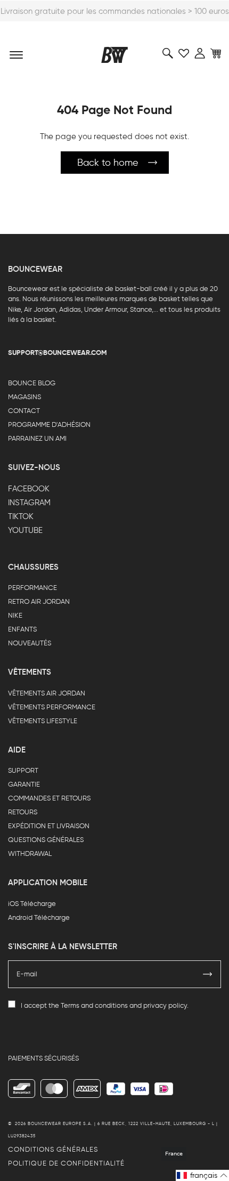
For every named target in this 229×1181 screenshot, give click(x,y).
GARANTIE (24, 784)
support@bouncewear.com (57, 352)
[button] (202, 1175)
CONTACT (24, 411)
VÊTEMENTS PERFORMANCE (51, 707)
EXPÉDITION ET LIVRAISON (48, 826)
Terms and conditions (94, 1005)
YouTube (25, 530)
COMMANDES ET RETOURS (49, 798)
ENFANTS (22, 629)
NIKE (15, 615)
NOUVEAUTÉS (29, 643)
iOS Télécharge (32, 904)
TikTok (21, 516)
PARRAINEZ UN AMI (37, 438)
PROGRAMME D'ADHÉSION (49, 424)
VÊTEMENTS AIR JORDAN (46, 693)
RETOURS (22, 812)
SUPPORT (23, 770)
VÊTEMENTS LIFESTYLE (42, 721)
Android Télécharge (39, 917)
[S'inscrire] (207, 974)
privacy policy (165, 1005)
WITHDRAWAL (30, 854)
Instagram (29, 502)
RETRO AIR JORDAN (39, 601)
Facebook (29, 489)
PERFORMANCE (32, 588)
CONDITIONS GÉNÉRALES (53, 1149)
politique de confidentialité (66, 1163)
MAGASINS (24, 397)
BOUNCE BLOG (31, 383)
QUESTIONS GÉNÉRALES (46, 840)
